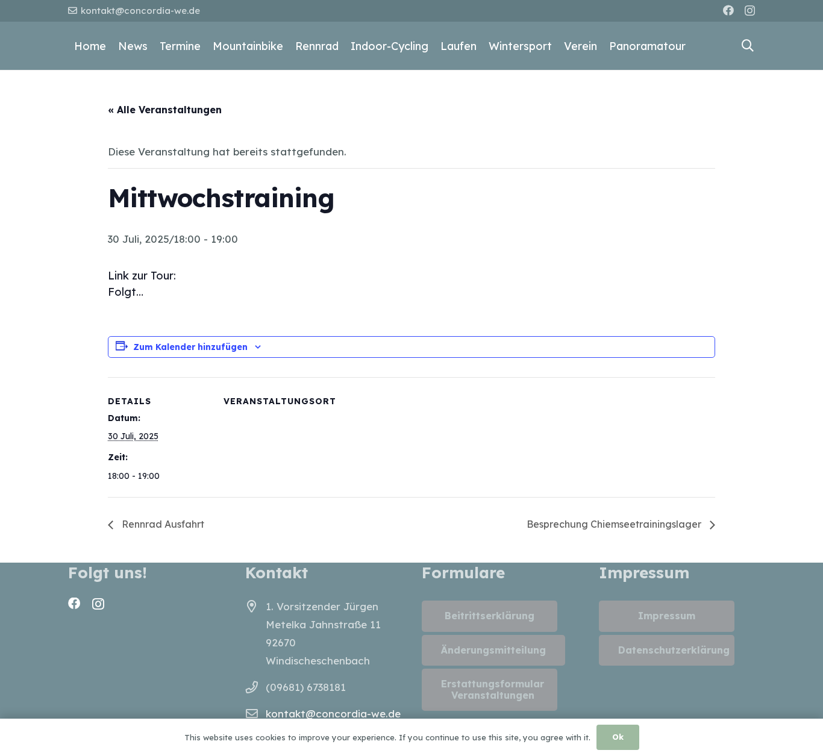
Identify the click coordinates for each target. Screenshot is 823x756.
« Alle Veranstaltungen (165, 110)
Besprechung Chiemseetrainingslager (615, 524)
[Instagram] (750, 11)
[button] (747, 46)
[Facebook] (728, 10)
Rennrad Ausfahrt (161, 524)
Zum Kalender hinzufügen (190, 347)
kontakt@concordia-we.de (333, 713)
